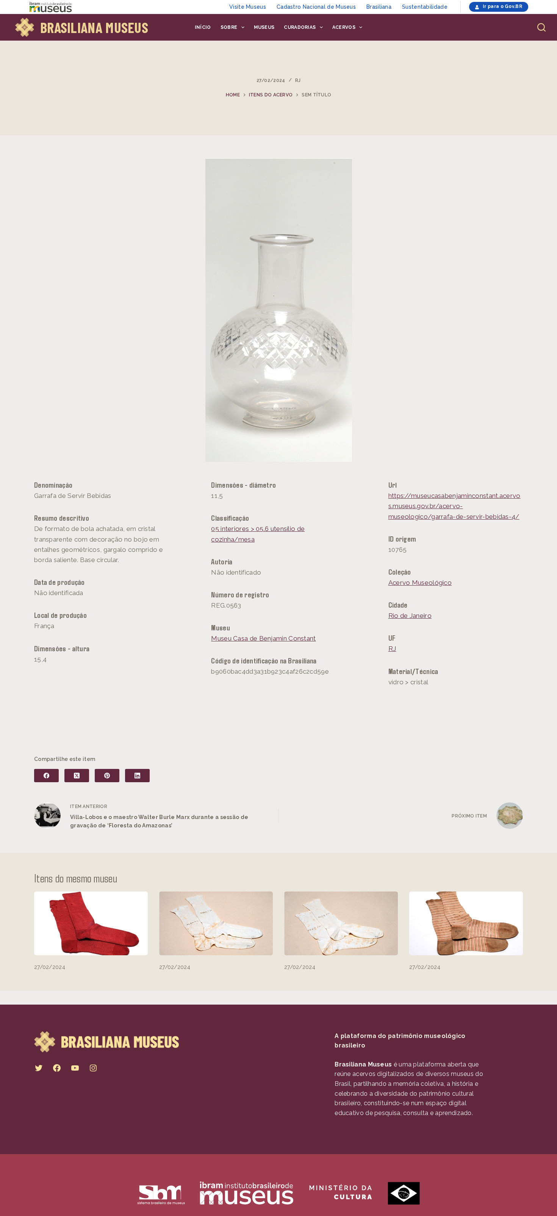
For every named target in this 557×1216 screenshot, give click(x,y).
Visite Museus (247, 7)
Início (203, 27)
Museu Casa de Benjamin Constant (263, 638)
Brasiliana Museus (94, 27)
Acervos (343, 27)
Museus (264, 27)
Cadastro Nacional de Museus (316, 7)
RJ (298, 80)
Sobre (229, 27)
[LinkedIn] (137, 775)
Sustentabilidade (424, 7)
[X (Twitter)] (76, 775)
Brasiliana (378, 7)
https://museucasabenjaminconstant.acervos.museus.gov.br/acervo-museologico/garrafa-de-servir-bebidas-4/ (454, 506)
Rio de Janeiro (410, 615)
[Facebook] (46, 775)
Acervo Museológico (420, 582)
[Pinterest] (107, 775)
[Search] (541, 27)
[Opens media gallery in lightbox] (278, 310)
